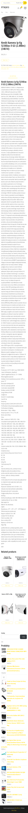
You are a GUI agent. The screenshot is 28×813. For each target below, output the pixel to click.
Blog (2, 12)
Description (13, 76)
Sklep (6, 12)
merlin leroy (12, 67)
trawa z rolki (6, 69)
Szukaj (3, 633)
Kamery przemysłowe (16, 65)
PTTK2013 (5, 7)
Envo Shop (14, 810)
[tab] (14, 76)
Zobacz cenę (5, 60)
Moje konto (12, 12)
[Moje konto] (18, 8)
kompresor (8, 67)
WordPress (17, 808)
